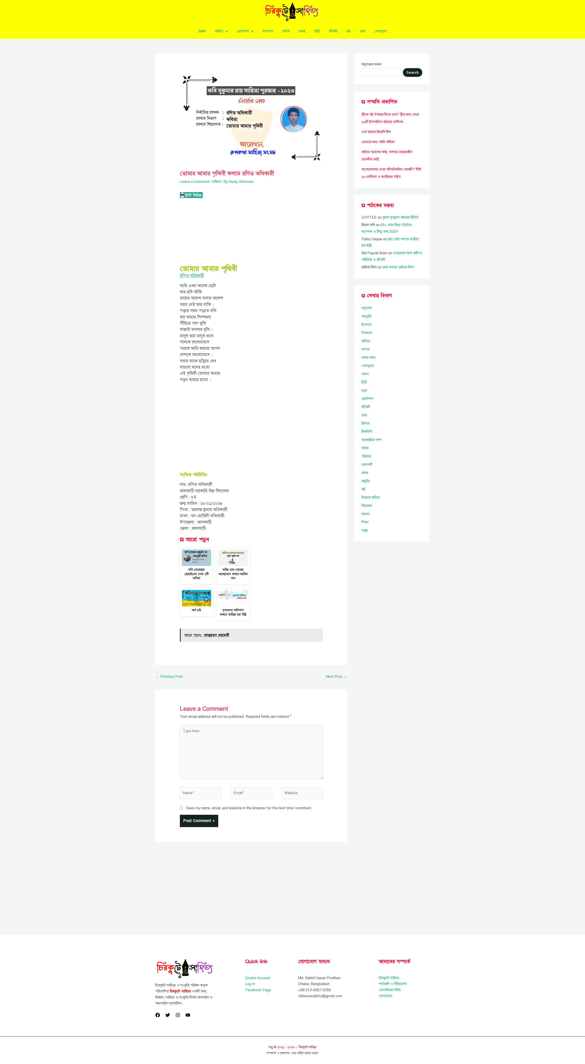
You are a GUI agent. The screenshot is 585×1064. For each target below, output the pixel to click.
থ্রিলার (366, 423)
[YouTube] (188, 1015)
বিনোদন (367, 506)
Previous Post (169, 676)
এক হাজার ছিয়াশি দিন (376, 132)
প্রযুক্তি (366, 481)
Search (413, 72)
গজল (365, 374)
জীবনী (333, 31)
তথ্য (362, 31)
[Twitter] (167, 1015)
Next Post (336, 676)
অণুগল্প (367, 308)
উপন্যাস (268, 31)
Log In (250, 984)
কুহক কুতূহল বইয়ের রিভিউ (400, 217)
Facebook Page (258, 990)
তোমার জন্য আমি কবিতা (378, 142)
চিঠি (317, 31)
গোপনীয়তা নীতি (390, 990)
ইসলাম (367, 324)
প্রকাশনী (367, 464)
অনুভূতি (367, 316)
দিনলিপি (367, 431)
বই (349, 31)
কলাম (366, 349)
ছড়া (364, 390)
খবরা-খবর (368, 357)
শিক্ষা (365, 522)
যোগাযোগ (385, 996)
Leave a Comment (195, 182)
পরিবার (366, 456)
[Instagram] (178, 1015)
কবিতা (219, 31)
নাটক (286, 31)
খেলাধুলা (381, 31)
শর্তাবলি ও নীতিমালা (393, 984)
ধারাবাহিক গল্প (371, 440)
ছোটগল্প (243, 31)
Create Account (258, 978)
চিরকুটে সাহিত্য (389, 978)
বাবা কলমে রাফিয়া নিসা (398, 267)
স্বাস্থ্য (365, 530)
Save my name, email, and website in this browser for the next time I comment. (249, 808)
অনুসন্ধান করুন (371, 64)
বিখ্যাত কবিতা (371, 497)
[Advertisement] (251, 232)
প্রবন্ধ (302, 31)
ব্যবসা (366, 514)
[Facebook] (157, 1015)
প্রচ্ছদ (202, 31)
